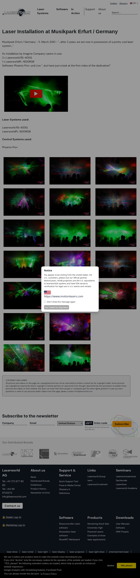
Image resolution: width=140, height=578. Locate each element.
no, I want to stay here (56, 307)
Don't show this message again (61, 301)
